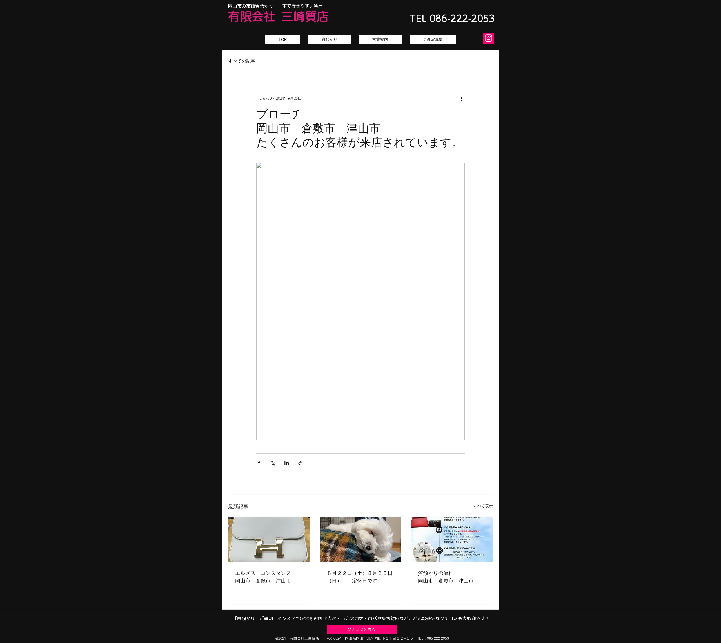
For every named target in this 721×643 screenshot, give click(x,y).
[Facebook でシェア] (259, 463)
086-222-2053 (438, 638)
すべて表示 (483, 505)
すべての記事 (241, 61)
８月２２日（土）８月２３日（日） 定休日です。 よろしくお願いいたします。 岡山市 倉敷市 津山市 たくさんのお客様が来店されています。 (361, 576)
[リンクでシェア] (300, 463)
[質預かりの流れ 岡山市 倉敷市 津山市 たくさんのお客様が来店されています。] (452, 539)
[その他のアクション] (461, 98)
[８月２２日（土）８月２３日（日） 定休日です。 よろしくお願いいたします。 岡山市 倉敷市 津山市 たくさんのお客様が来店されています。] (360, 539)
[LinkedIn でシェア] (286, 463)
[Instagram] (488, 38)
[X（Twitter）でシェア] (272, 463)
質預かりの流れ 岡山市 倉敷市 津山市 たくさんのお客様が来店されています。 (452, 576)
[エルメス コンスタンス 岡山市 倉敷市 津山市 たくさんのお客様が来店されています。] (269, 539)
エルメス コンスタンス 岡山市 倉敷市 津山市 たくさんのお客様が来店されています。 (269, 576)
